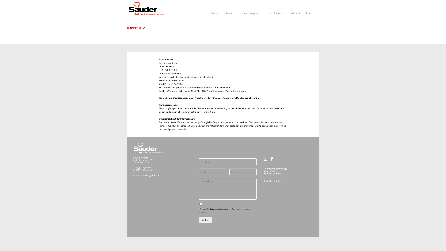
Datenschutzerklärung (219, 209)
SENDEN (205, 220)
